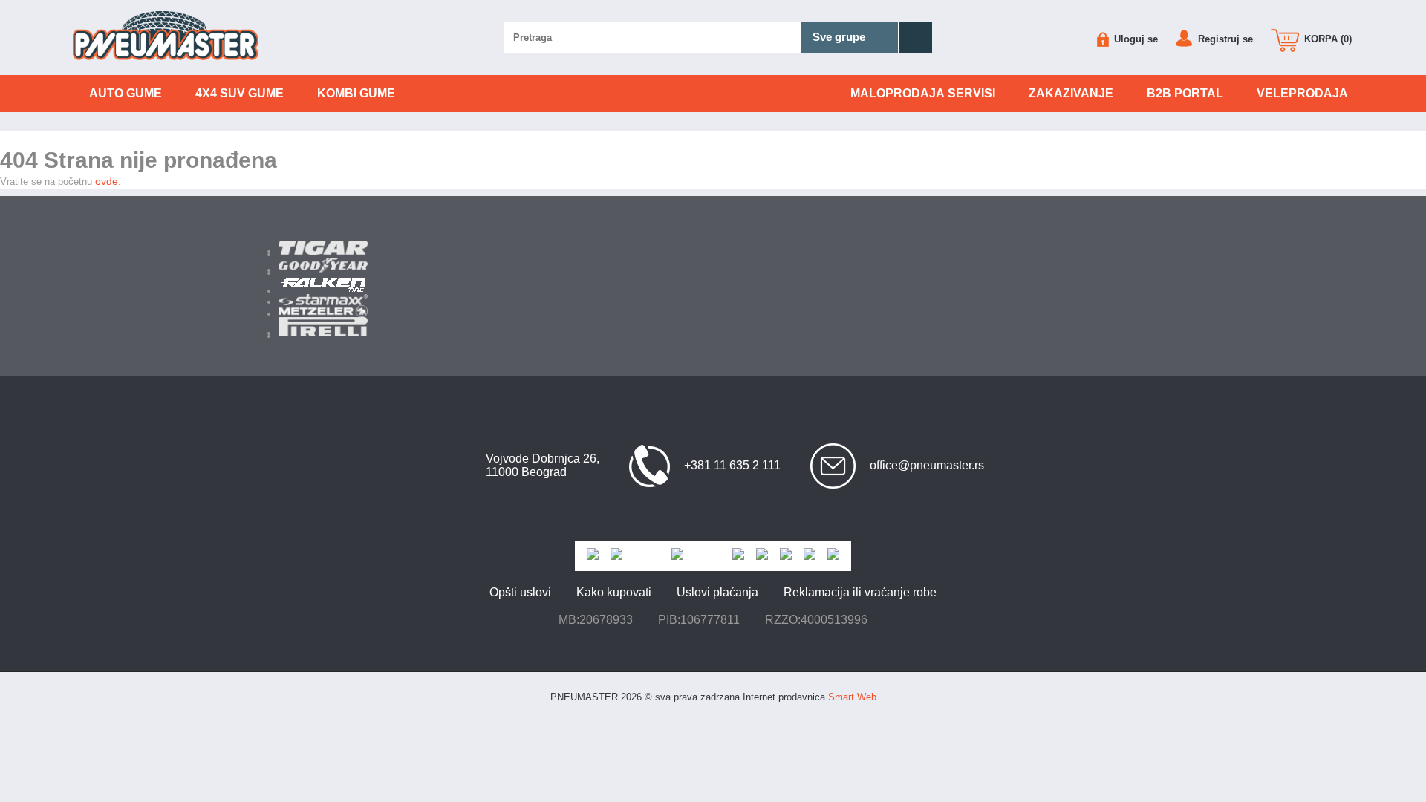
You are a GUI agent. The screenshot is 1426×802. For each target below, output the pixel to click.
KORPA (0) (1326, 39)
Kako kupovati (613, 592)
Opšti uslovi (520, 592)
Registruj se (1224, 39)
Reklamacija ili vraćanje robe (860, 592)
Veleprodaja (1302, 93)
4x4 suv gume (239, 93)
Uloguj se (1134, 39)
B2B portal (1185, 93)
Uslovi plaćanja (717, 592)
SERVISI (922, 93)
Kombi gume (356, 93)
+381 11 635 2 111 (732, 465)
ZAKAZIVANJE (1071, 93)
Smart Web (852, 696)
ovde (106, 181)
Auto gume (125, 93)
